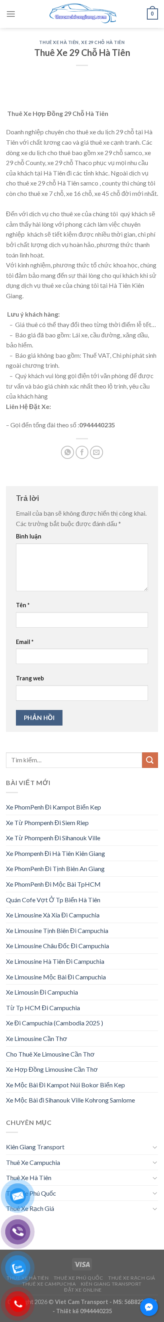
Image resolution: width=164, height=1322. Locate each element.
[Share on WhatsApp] (67, 452)
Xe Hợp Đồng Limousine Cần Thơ (52, 1069)
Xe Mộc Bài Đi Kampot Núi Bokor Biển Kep (65, 1085)
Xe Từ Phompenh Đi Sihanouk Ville (53, 837)
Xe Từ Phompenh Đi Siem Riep (47, 822)
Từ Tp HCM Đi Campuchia (43, 1007)
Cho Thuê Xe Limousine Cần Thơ (50, 1054)
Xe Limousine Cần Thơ (36, 1038)
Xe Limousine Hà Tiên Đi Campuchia (55, 961)
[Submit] (150, 760)
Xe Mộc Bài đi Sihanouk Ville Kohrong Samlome (70, 1100)
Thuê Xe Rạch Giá (30, 1208)
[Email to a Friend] (96, 452)
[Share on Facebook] (82, 452)
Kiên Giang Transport (35, 1147)
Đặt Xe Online (83, 1290)
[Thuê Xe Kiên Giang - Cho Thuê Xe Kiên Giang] (82, 14)
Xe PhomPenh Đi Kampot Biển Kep (53, 807)
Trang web (30, 678)
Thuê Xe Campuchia (33, 1162)
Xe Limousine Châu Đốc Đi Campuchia (57, 945)
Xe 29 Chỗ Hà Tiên (103, 42)
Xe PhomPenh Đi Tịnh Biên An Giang (55, 868)
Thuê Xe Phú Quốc (31, 1193)
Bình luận (28, 536)
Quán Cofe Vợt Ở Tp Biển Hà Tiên (53, 899)
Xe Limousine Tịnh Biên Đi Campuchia (57, 930)
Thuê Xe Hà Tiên (58, 42)
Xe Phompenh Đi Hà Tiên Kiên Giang (55, 853)
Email (24, 641)
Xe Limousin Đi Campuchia (42, 992)
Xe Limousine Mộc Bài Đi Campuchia (56, 977)
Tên (22, 605)
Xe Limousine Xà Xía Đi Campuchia (53, 915)
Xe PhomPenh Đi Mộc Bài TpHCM (53, 884)
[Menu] (11, 14)
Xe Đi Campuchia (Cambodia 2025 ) (54, 1023)
